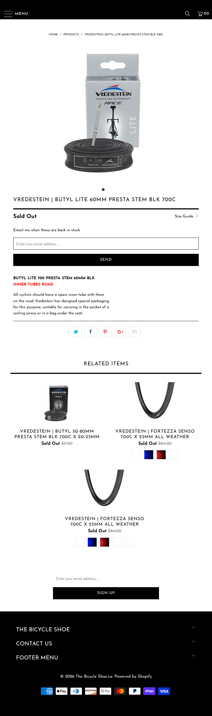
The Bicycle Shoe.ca (94, 677)
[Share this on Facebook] (90, 332)
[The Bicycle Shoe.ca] (106, 13)
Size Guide (184, 216)
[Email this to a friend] (135, 332)
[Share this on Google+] (120, 332)
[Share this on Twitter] (76, 332)
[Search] (189, 13)
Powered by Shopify (133, 677)
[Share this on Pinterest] (105, 332)
